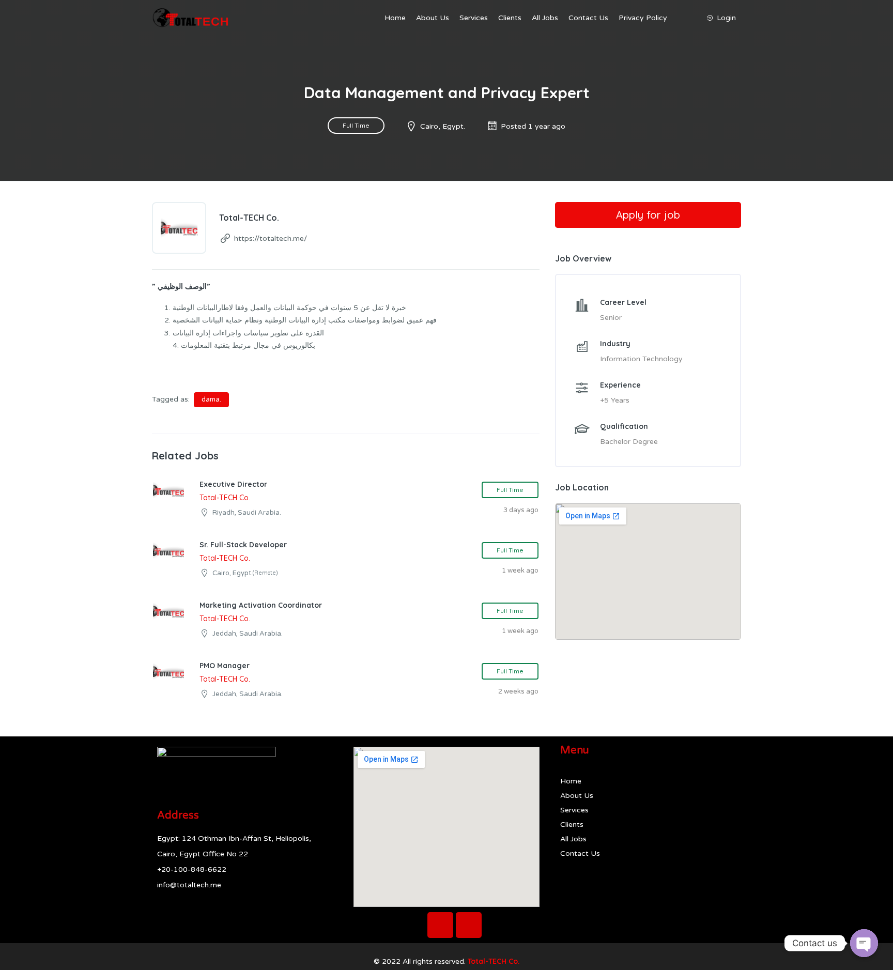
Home (395, 17)
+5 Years (614, 400)
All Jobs (545, 17)
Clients (509, 17)
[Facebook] (440, 925)
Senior (611, 317)
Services (473, 17)
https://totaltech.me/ (270, 238)
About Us (432, 17)
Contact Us (588, 17)
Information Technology (641, 359)
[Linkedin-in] (469, 925)
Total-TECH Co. (494, 961)
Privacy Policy (643, 17)
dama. (211, 399)
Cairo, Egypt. (442, 126)
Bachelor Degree (629, 441)
